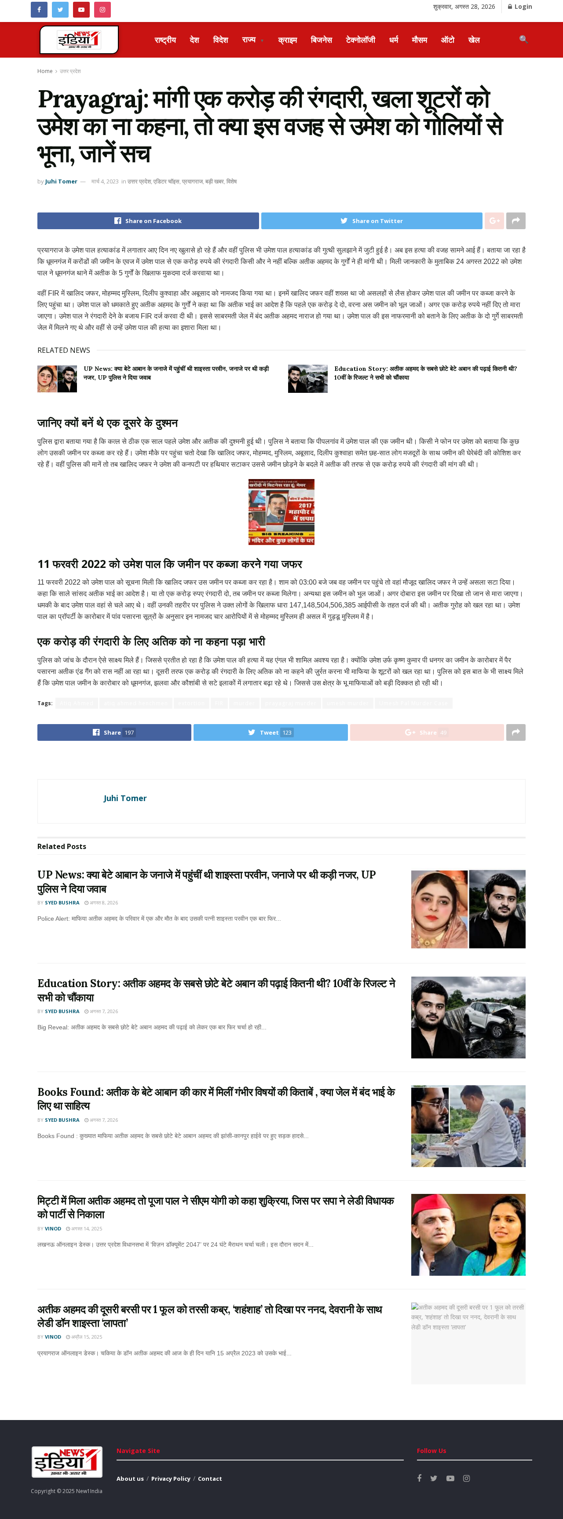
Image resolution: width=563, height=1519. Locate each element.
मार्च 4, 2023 (105, 181)
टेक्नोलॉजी (360, 39)
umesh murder (348, 703)
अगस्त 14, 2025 (86, 1228)
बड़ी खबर (214, 181)
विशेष (232, 181)
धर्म (393, 39)
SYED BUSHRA (62, 902)
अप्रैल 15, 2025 (86, 1336)
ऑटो (447, 39)
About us (130, 1478)
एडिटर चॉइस (166, 181)
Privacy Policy (170, 1478)
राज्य (253, 39)
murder (244, 703)
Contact (210, 1478)
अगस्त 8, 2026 (103, 902)
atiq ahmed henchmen (136, 703)
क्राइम (287, 39)
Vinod (53, 1228)
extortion (191, 703)
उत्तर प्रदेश (70, 71)
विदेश (220, 39)
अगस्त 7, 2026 (103, 1011)
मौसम (419, 39)
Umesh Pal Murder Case (413, 703)
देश (194, 39)
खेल (474, 39)
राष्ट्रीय (165, 39)
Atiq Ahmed (77, 703)
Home (45, 71)
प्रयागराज (192, 181)
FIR (219, 703)
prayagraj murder (291, 703)
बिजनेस (321, 39)
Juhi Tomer (61, 181)
